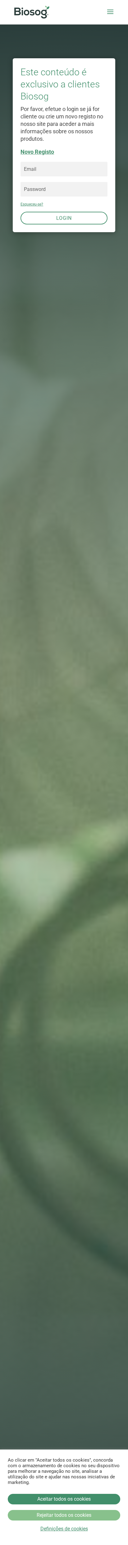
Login (64, 218)
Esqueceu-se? (32, 204)
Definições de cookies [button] (64, 1529)
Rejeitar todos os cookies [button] (64, 1515)
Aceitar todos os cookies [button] (64, 1499)
